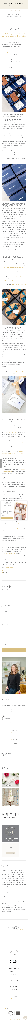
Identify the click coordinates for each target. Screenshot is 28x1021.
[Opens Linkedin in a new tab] (14, 1004)
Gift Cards (14, 988)
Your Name (4, 611)
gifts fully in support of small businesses (11, 280)
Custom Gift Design (14, 971)
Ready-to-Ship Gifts (14, 968)
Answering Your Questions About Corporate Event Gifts (14, 34)
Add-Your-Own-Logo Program (14, 528)
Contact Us (14, 989)
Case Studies (14, 974)
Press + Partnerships (14, 985)
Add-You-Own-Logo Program (14, 429)
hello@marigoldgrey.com (11, 1008)
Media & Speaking (14, 977)
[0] (19, 10)
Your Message (5, 624)
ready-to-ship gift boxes (9, 553)
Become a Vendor (14, 980)
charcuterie (15, 277)
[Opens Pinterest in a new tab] (14, 1002)
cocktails (17, 279)
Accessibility (14, 991)
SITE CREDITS (18, 1019)
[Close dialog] (26, 501)
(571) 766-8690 (20, 1008)
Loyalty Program (14, 986)
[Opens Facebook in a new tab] (13, 570)
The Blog (14, 983)
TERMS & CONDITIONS (11, 1019)
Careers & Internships (14, 982)
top (20, 451)
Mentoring (14, 979)
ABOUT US (6, 722)
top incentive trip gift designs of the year (13, 267)
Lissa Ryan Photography (9, 567)
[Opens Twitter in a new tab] (13, 572)
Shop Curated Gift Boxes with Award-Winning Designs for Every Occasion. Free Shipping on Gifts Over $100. (14, 3)
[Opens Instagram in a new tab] (14, 998)
